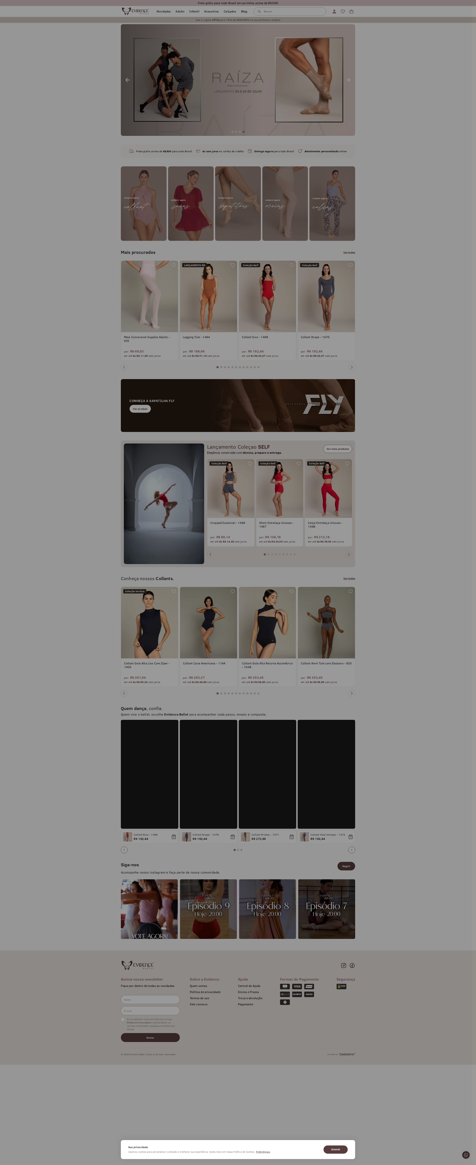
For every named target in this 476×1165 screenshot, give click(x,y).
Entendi (335, 1149)
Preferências (263, 1151)
